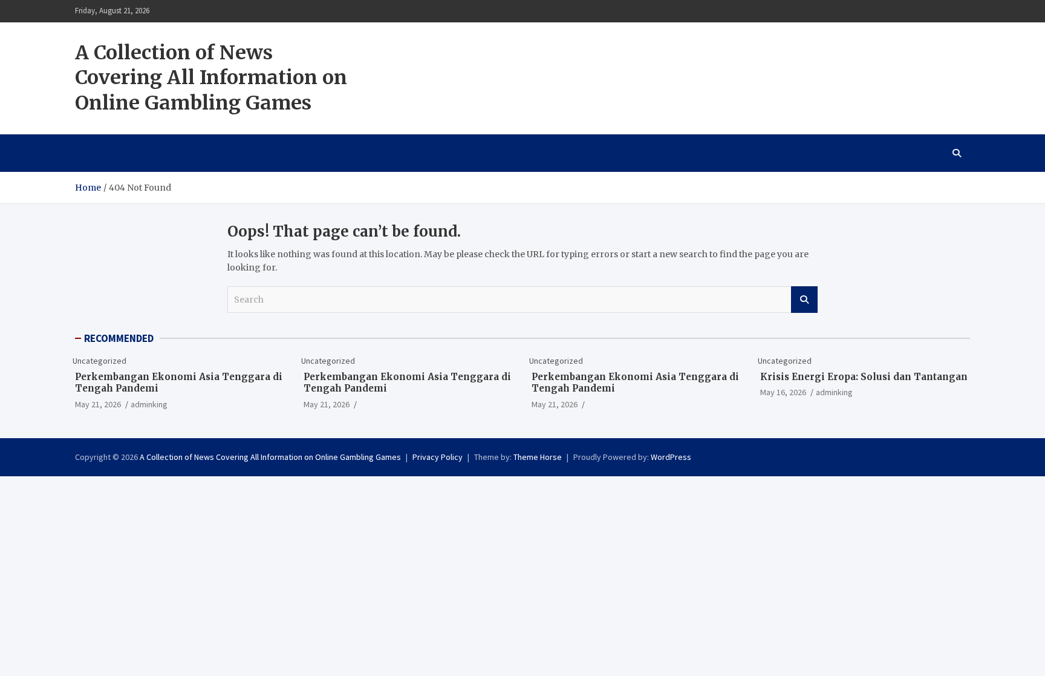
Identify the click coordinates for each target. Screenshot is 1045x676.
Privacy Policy (437, 456)
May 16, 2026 (783, 392)
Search (804, 299)
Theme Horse (537, 456)
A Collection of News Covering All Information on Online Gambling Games (211, 78)
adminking (149, 404)
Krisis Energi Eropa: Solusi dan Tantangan (864, 376)
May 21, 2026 (98, 404)
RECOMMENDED (119, 338)
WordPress (671, 456)
